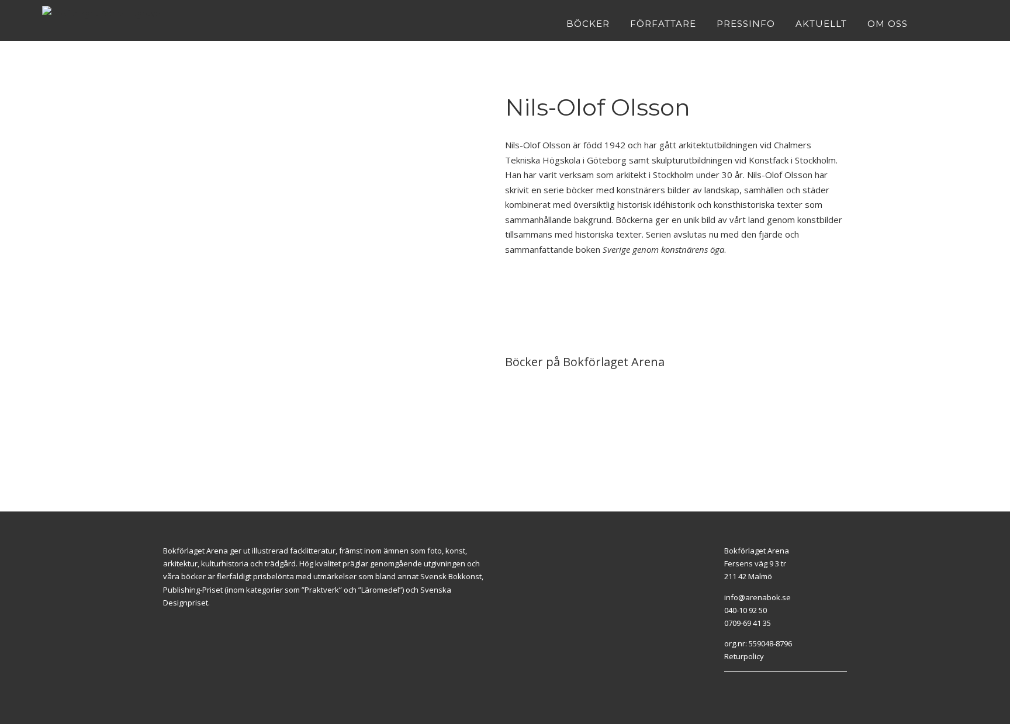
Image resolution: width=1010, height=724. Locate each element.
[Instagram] (740, 686)
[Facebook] (727, 686)
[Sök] (964, 23)
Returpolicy (744, 656)
